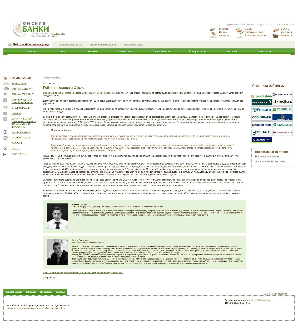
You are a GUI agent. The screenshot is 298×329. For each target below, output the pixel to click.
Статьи (61, 51)
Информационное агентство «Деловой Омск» (65, 93)
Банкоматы (286, 35)
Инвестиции (287, 32)
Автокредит (225, 35)
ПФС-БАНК (17, 143)
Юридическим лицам (103, 44)
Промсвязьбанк (21, 138)
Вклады (248, 29)
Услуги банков (161, 51)
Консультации (198, 51)
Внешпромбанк (20, 108)
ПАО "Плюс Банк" (21, 132)
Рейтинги (57, 77)
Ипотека (223, 32)
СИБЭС (15, 149)
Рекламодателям (14, 291)
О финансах (264, 51)
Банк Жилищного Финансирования (22, 101)
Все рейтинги (49, 278)
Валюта (285, 29)
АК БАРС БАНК (19, 83)
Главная (46, 77)
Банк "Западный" (21, 89)
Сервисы (60, 291)
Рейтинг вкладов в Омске (267, 156)
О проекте (31, 291)
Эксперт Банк (19, 154)
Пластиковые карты (255, 32)
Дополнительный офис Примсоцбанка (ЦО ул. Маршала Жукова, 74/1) (24, 123)
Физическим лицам (70, 44)
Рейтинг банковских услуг (31, 44)
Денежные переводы (255, 35)
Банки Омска (125, 51)
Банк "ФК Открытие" (23, 94)
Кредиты (223, 29)
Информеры (46, 291)
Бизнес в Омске (133, 44)
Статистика (91, 51)
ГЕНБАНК (16, 113)
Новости (32, 51)
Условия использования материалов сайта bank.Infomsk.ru (36, 308)
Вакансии (231, 51)
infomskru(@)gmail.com (260, 300)
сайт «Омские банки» (100, 93)
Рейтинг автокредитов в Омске (270, 162)
